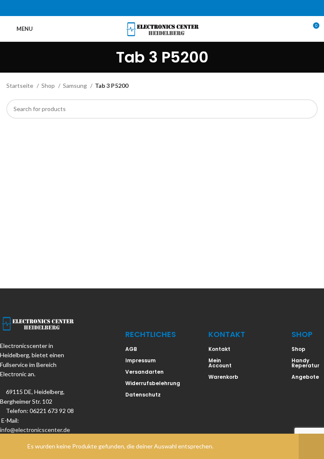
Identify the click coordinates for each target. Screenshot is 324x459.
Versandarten (144, 371)
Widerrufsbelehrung (152, 383)
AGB (131, 349)
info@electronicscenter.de (35, 429)
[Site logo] (162, 28)
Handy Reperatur (305, 363)
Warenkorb (223, 376)
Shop (48, 85)
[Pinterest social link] (162, 8)
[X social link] (151, 8)
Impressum (140, 360)
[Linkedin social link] (172, 8)
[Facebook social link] (140, 8)
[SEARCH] (308, 109)
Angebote (305, 376)
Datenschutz (143, 394)
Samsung (75, 85)
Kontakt (219, 349)
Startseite (20, 85)
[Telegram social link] (183, 8)
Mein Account (220, 363)
